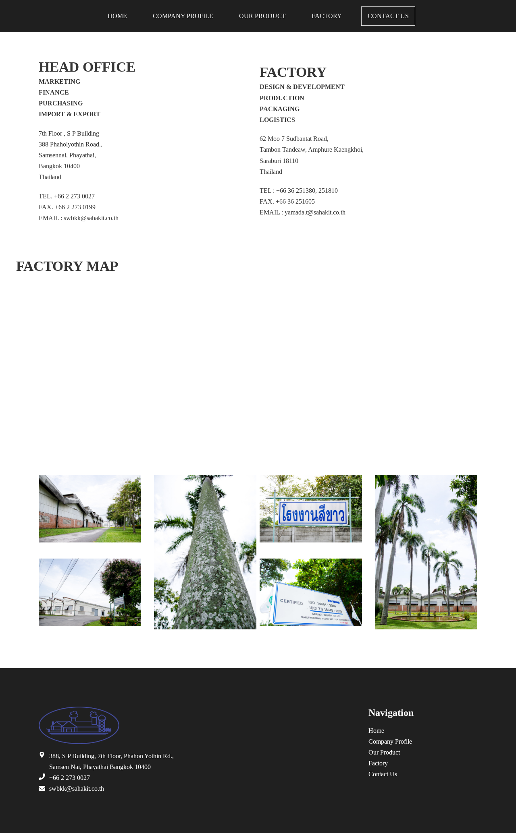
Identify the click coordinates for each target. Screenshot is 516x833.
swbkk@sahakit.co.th (76, 788)
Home (376, 730)
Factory (327, 15)
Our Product (262, 15)
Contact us (388, 15)
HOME (117, 15)
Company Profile (183, 15)
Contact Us (382, 774)
